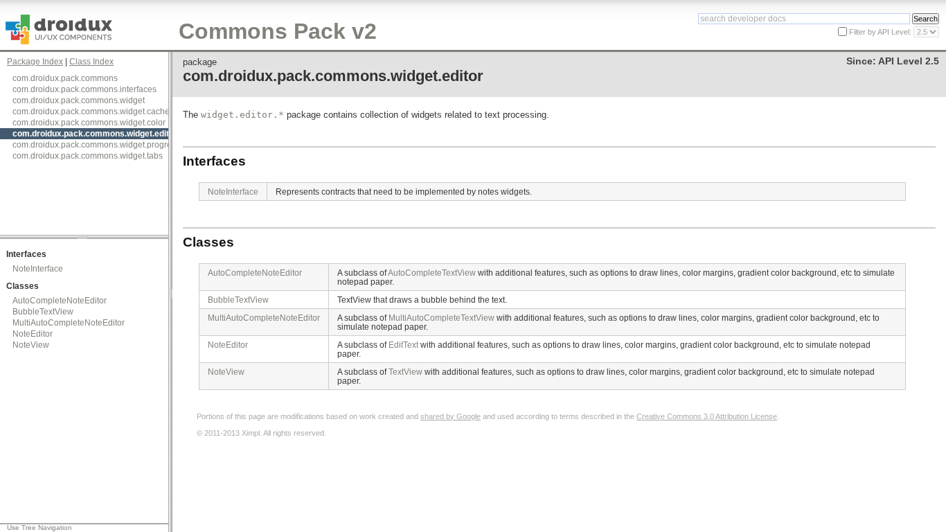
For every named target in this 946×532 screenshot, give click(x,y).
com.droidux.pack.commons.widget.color (89, 122)
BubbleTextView (42, 312)
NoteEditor (32, 334)
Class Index (91, 61)
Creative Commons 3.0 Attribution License (706, 416)
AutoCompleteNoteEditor (59, 300)
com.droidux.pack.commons (65, 78)
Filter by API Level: (881, 32)
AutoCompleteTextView (432, 272)
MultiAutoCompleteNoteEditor (68, 323)
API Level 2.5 (908, 61)
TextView (405, 371)
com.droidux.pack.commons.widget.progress (96, 145)
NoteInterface (37, 269)
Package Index (35, 61)
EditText (403, 344)
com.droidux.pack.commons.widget (78, 100)
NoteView (30, 345)
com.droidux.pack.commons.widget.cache (91, 111)
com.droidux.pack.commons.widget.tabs (87, 156)
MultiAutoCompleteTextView (441, 317)
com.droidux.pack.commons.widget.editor (94, 134)
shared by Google (450, 416)
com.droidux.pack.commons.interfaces (84, 89)
